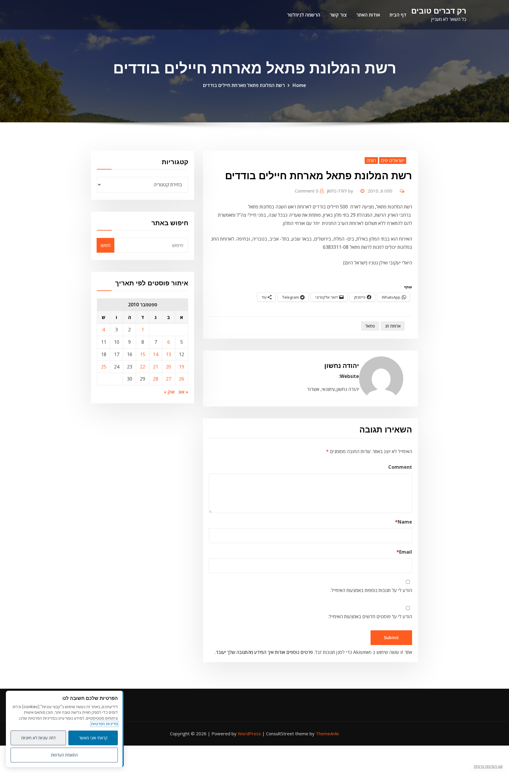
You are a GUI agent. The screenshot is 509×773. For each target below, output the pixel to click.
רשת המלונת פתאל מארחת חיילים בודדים (244, 85)
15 (142, 354)
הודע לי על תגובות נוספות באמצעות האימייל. (371, 590)
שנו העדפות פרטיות (488, 766)
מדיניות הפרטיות (104, 723)
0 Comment (306, 191)
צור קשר (338, 14)
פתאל (370, 326)
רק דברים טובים (438, 10)
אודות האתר (368, 14)
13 (168, 354)
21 (155, 367)
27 (168, 379)
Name (403, 522)
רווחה (371, 160)
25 (103, 367)
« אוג (183, 392)
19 (181, 367)
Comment (400, 467)
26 (181, 379)
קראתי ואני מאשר (93, 738)
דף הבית (397, 14)
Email (404, 552)
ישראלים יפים (392, 160)
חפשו (105, 245)
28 (155, 379)
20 (168, 367)
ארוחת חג (393, 326)
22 (142, 367)
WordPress (249, 733)
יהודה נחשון (340, 191)
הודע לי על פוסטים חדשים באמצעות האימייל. (370, 616)
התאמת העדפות (64, 755)
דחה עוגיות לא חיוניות (38, 738)
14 (155, 354)
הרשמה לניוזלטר (303, 14)
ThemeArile (327, 733)
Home (299, 85)
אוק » (169, 392)
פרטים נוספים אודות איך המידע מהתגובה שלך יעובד (264, 652)
